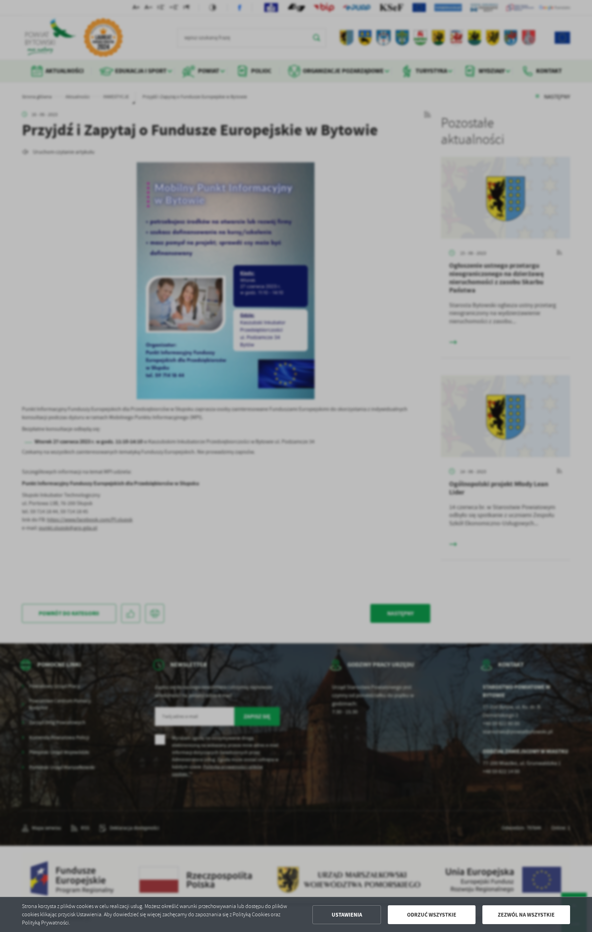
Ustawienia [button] (347, 914)
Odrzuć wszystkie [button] (431, 914)
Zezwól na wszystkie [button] (526, 914)
